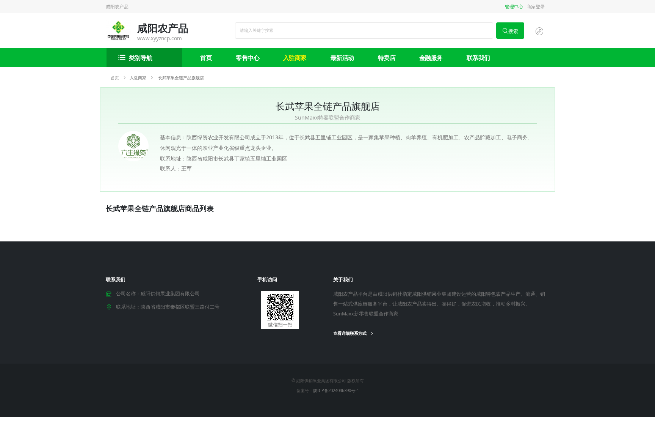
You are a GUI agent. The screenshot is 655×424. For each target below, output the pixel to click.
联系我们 (478, 58)
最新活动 (342, 58)
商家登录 (536, 6)
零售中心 (247, 58)
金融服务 (431, 58)
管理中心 (514, 6)
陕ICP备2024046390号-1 (336, 390)
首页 (206, 58)
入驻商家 (295, 58)
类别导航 (140, 58)
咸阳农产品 (117, 6)
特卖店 (387, 58)
